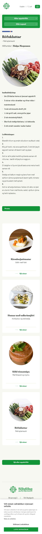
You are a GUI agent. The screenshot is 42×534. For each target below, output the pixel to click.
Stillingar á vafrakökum (21, 524)
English (22, 6)
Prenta (7, 209)
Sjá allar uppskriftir (21, 462)
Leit (30, 6)
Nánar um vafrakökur (10, 519)
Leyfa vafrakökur (21, 529)
